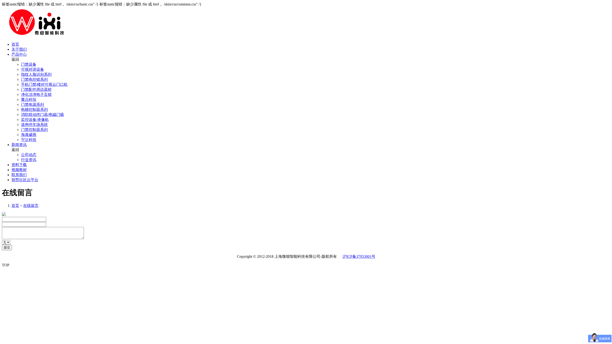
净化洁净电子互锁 (36, 94)
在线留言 (30, 206)
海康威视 (28, 135)
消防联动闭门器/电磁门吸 (42, 115)
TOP (5, 265)
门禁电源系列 (32, 104)
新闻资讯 (19, 145)
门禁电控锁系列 (34, 79)
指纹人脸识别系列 (36, 74)
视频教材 (19, 170)
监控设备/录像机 (35, 120)
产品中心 (19, 54)
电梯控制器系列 (34, 110)
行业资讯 (28, 160)
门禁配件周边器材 (36, 89)
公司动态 (28, 155)
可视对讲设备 (32, 69)
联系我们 (19, 175)
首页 (15, 44)
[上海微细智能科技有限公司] (36, 36)
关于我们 (19, 49)
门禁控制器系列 (34, 130)
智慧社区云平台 (24, 180)
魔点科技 (28, 99)
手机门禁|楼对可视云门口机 (44, 84)
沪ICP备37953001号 (359, 256)
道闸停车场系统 (34, 125)
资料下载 (19, 165)
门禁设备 (28, 64)
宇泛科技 (28, 140)
